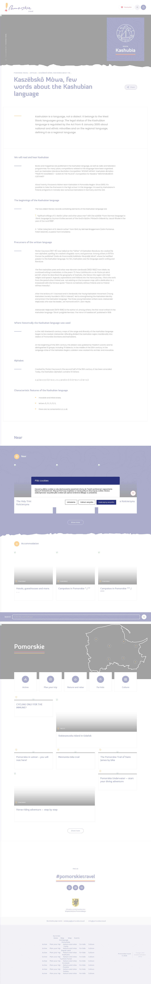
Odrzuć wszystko (86, 502)
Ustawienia (71, 502)
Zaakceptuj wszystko (106, 502)
